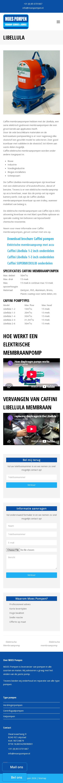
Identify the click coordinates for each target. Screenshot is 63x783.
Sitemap (42, 778)
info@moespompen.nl (33, 7)
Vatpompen (9, 716)
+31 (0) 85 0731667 (33, 3)
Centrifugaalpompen (13, 710)
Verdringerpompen (12, 705)
